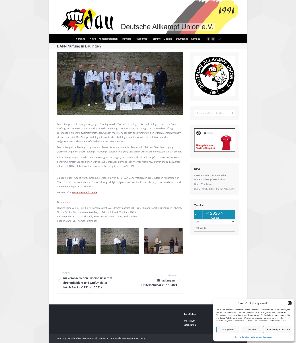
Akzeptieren (228, 329)
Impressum (268, 337)
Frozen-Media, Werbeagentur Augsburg (127, 338)
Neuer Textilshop (203, 184)
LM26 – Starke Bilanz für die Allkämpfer (214, 188)
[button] (289, 303)
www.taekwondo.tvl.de (84, 192)
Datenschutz (256, 337)
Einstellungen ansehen (278, 329)
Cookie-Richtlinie (242, 337)
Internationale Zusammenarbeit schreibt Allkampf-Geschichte (210, 177)
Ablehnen (252, 329)
